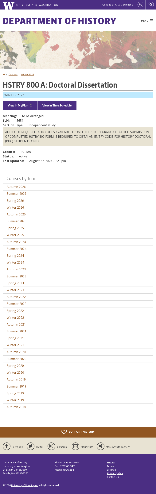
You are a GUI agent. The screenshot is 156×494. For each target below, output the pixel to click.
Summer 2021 (16, 331)
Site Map (111, 469)
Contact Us (113, 477)
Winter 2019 (15, 400)
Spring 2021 (15, 338)
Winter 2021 (15, 345)
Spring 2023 (15, 283)
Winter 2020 (15, 372)
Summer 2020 (16, 359)
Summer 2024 (16, 249)
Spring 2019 (15, 393)
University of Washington (24, 485)
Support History (81, 431)
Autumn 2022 (16, 297)
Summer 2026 (16, 193)
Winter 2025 (15, 235)
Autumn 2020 (16, 352)
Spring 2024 (15, 255)
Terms (110, 466)
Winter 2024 (15, 262)
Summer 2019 (16, 386)
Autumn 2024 (16, 242)
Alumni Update (115, 473)
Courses (13, 74)
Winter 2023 (15, 290)
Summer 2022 (16, 304)
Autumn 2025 (16, 214)
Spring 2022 (15, 311)
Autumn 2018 (16, 407)
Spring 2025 (15, 228)
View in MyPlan (18, 105)
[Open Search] (151, 5)
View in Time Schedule (57, 105)
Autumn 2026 (16, 187)
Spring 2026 (15, 201)
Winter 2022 (27, 74)
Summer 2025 (16, 221)
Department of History (60, 20)
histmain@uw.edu (64, 469)
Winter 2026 (15, 207)
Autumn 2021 (16, 324)
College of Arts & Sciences (117, 4)
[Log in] (140, 5)
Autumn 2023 (16, 269)
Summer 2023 (16, 276)
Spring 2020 (15, 366)
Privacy (111, 462)
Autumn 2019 (16, 379)
